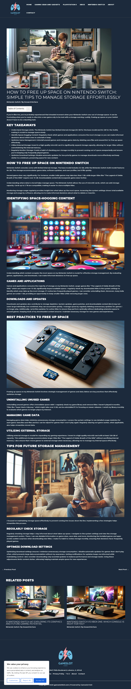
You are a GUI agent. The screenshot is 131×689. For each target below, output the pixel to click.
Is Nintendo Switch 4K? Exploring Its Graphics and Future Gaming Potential (34, 623)
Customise (13, 680)
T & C (68, 674)
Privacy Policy (58, 674)
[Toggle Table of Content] (27, 109)
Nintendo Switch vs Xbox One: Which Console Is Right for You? (95, 623)
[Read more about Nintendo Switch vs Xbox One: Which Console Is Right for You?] (96, 602)
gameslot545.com (61, 685)
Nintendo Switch (13, 102)
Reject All (27, 680)
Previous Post (9, 569)
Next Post (124, 569)
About (74, 674)
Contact (81, 674)
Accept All (40, 680)
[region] (26, 673)
